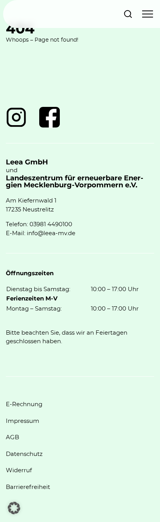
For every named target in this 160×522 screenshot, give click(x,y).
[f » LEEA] (49, 117)
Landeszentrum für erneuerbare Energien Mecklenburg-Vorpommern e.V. (74, 182)
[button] (14, 508)
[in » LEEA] (16, 117)
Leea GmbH (27, 162)
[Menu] (147, 14)
